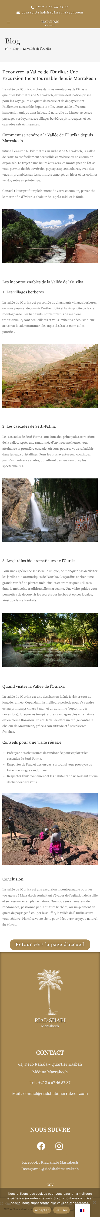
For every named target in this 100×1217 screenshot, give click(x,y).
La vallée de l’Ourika (37, 49)
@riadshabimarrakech (60, 1169)
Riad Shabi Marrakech (59, 1162)
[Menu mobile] (9, 23)
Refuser (61, 1210)
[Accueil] (6, 49)
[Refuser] (94, 1202)
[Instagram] (59, 1146)
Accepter (42, 1210)
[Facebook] (41, 1146)
